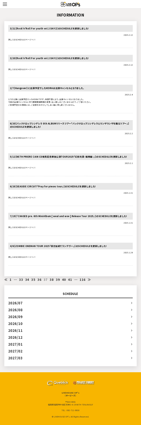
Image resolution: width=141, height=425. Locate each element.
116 (83, 279)
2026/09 (15, 316)
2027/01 (15, 344)
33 (21, 279)
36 (39, 279)
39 (58, 279)
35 (33, 279)
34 (27, 279)
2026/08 (15, 309)
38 (52, 279)
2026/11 (15, 330)
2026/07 (15, 302)
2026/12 (15, 337)
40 (64, 279)
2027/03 (15, 357)
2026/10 (15, 323)
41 (70, 279)
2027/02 (15, 351)
